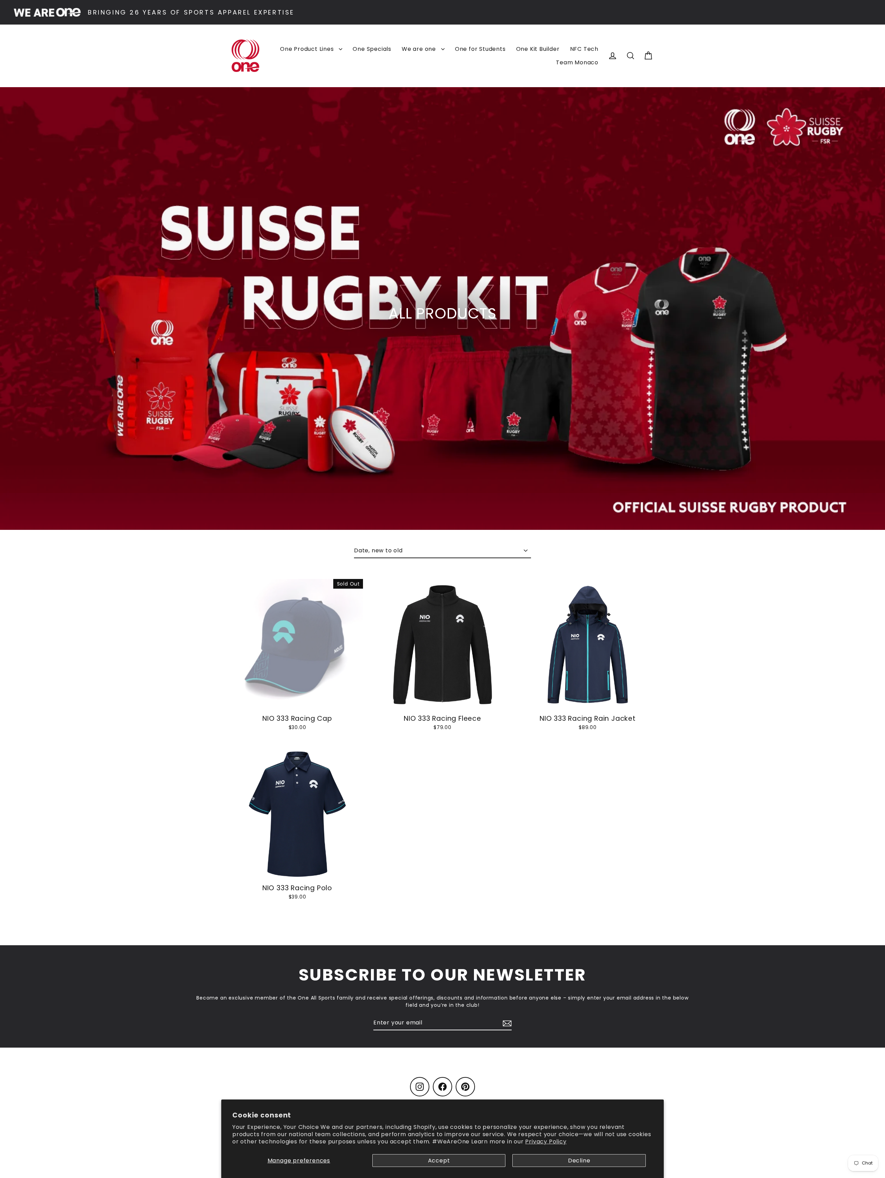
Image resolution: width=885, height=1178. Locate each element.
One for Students (480, 49)
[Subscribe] (506, 1023)
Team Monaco (577, 62)
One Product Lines (307, 49)
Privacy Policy (545, 1141)
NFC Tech (584, 49)
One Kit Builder (538, 49)
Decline (579, 1161)
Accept (439, 1161)
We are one (420, 49)
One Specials (372, 49)
